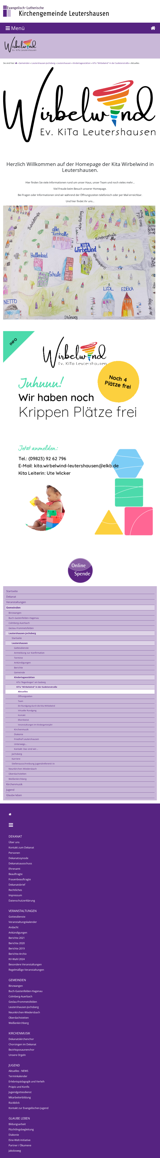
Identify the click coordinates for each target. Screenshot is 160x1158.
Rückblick (14, 1102)
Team (20, 701)
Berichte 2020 (17, 943)
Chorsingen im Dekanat (22, 1044)
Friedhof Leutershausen (26, 739)
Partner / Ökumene (20, 1145)
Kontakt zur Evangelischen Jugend (28, 1108)
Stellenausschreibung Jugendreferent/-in (33, 763)
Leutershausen (64, 63)
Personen (14, 853)
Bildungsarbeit (17, 1124)
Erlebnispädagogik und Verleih (27, 1081)
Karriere (16, 758)
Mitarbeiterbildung (20, 1097)
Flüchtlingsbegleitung (21, 1129)
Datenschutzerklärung (22, 900)
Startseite (12, 591)
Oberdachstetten (17, 773)
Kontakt (21, 715)
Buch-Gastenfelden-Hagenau (24, 617)
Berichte (18, 667)
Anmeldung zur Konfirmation (29, 652)
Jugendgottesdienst (20, 1092)
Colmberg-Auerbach (19, 622)
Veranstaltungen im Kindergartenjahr (35, 724)
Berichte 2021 (17, 938)
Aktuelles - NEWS (18, 1071)
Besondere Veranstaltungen (25, 964)
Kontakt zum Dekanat (21, 847)
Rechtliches (15, 890)
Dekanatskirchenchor (21, 1039)
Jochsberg (17, 753)
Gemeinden (24, 63)
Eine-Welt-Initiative (19, 1140)
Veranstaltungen (16, 602)
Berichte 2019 (17, 948)
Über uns (14, 842)
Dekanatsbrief (17, 884)
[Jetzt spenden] (80, 570)
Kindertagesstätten (82, 63)
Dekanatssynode (18, 858)
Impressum (15, 895)
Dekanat (11, 596)
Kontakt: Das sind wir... (26, 748)
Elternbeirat (23, 719)
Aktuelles (23, 691)
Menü (17, 28)
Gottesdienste (21, 647)
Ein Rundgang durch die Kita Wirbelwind (36, 705)
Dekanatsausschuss (20, 863)
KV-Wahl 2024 (17, 959)
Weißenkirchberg (18, 778)
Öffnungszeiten (25, 696)
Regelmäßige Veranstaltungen (26, 969)
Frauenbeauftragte (20, 879)
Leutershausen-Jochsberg (43, 63)
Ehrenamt (14, 868)
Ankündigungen (22, 662)
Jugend (10, 789)
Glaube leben (14, 795)
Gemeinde (19, 672)
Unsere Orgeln (17, 1055)
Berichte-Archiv (18, 954)
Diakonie (18, 734)
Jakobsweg (15, 1150)
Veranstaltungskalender (23, 922)
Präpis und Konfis (19, 1087)
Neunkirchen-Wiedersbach (23, 768)
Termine (18, 657)
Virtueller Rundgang (27, 710)
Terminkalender (18, 1076)
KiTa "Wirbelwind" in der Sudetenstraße (110, 63)
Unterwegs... (20, 744)
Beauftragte (15, 874)
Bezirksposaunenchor (21, 1049)
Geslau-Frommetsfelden (21, 628)
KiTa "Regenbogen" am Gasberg (31, 682)
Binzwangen (15, 612)
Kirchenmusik (21, 729)
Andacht (13, 927)
